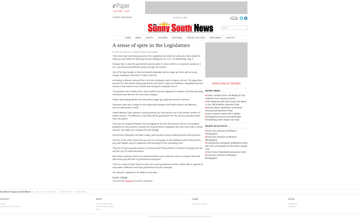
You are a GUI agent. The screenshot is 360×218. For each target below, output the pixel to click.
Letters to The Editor (10, 206)
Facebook (292, 204)
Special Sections (196, 37)
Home (128, 37)
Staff (2, 204)
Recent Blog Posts (217, 125)
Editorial (177, 37)
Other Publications (105, 206)
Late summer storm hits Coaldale (223, 114)
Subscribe (117, 11)
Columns (163, 37)
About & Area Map (104, 204)
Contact (230, 37)
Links (98, 209)
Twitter (291, 206)
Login (126, 11)
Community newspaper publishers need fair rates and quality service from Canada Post (226, 146)
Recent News (214, 90)
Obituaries (215, 37)
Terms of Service (200, 204)
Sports (149, 37)
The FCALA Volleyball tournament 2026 (226, 152)
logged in (129, 180)
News (138, 37)
